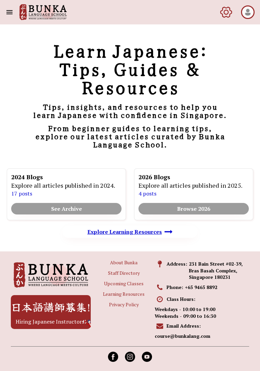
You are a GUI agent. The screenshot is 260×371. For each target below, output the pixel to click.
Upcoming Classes (124, 283)
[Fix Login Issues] (226, 12)
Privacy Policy (124, 304)
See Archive (66, 208)
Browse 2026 (193, 208)
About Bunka (123, 262)
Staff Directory (124, 273)
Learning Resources (124, 294)
